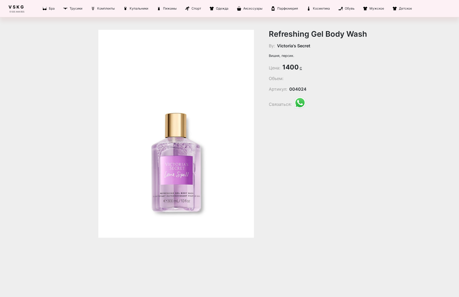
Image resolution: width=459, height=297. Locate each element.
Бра (52, 8)
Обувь (350, 8)
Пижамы (170, 8)
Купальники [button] (139, 8)
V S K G (16, 7)
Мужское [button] (376, 8)
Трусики (76, 8)
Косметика (321, 8)
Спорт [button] (196, 8)
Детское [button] (405, 8)
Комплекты (106, 8)
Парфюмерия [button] (287, 8)
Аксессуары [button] (252, 8)
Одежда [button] (222, 8)
